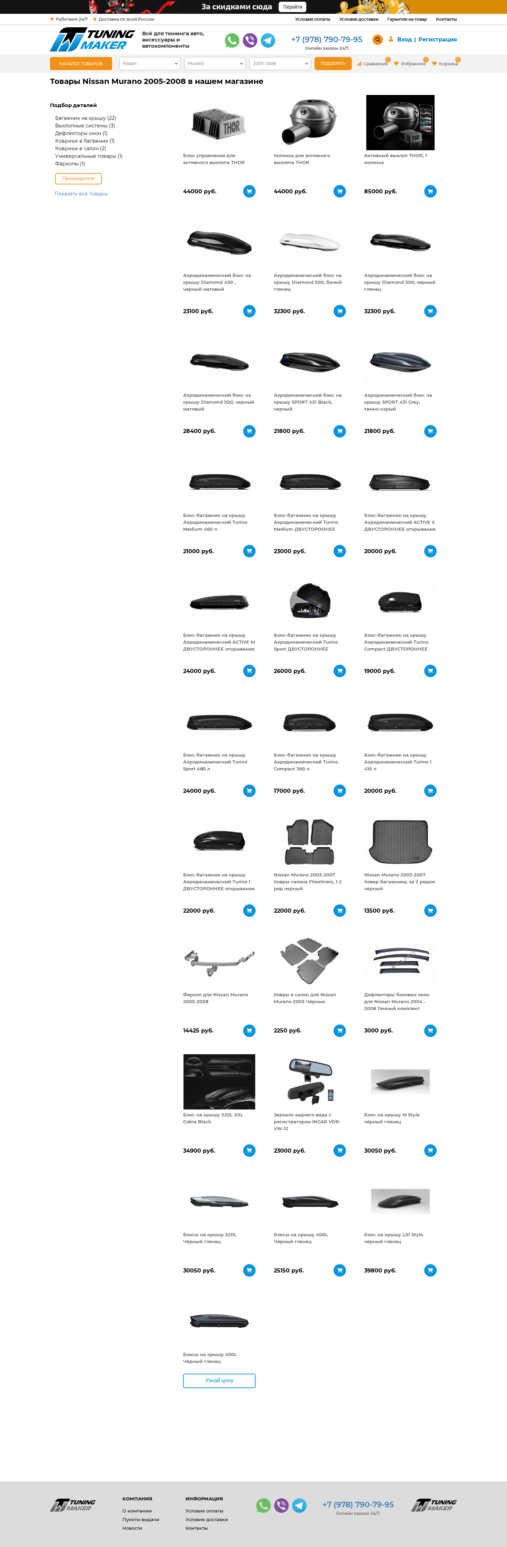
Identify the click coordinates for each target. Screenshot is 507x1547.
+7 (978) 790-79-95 (326, 39)
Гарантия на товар (407, 19)
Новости (132, 1528)
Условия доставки (358, 19)
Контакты (446, 19)
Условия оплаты (312, 19)
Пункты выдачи (140, 1519)
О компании (137, 1511)
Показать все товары (81, 194)
